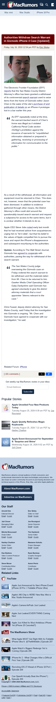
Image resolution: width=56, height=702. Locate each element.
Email (4, 516)
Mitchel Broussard (9, 532)
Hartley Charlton (19, 430)
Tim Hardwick (33, 532)
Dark (8, 698)
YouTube (11, 578)
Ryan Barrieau (34, 553)
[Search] (48, 4)
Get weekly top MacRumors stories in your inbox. (28, 382)
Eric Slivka (44, 47)
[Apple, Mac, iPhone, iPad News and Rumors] (22, 8)
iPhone (23, 367)
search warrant (30, 97)
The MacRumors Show (22, 632)
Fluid (35, 695)
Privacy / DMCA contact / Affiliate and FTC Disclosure (22, 686)
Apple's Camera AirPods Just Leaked (28, 605)
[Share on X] (42, 374)
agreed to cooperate (28, 253)
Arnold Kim (6, 511)
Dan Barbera (7, 553)
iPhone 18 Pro (43, 12)
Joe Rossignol (34, 521)
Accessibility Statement (10, 691)
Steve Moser (7, 563)
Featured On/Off (8, 695)
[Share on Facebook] (49, 374)
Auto (49, 695)
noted (30, 227)
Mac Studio (25, 12)
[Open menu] (3, 4)
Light (3, 698)
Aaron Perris (33, 563)
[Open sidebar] (52, 5)
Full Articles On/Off (24, 695)
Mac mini (9, 12)
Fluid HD (42, 695)
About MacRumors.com (17, 488)
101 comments (12, 374)
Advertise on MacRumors (18, 497)
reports (7, 91)
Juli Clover (16, 447)
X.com (9, 516)
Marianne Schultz (35, 542)
